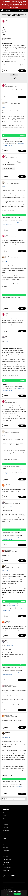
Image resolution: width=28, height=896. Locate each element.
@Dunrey (5, 107)
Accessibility (10, 889)
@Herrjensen (10, 645)
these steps (17, 5)
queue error (17, 64)
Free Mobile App (7, 850)
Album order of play (10, 64)
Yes (16, 893)
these (22, 454)
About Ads (5, 889)
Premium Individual (7, 859)
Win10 (22, 64)
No (11, 893)
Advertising (5, 833)
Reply (22, 70)
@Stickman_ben (6, 737)
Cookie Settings (11, 887)
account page (9, 578)
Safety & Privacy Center (10, 885)
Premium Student (7, 867)
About (4, 815)
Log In (22, 10)
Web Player (5, 847)
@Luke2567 (9, 507)
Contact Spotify (6, 853)
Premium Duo (6, 862)
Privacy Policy (5, 887)
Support (5, 844)
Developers (6, 830)
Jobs (4, 818)
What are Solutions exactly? (12, 605)
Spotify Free (6, 870)
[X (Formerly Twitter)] (8, 875)
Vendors (5, 838)
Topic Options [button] (13, 74)
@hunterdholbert (7, 571)
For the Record (6, 821)
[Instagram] (4, 875)
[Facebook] (13, 875)
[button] (26, 21)
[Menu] (26, 10)
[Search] (19, 10)
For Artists (5, 827)
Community (7, 10)
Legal (4, 885)
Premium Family (6, 865)
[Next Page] (17, 82)
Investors (5, 835)
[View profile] (3, 21)
